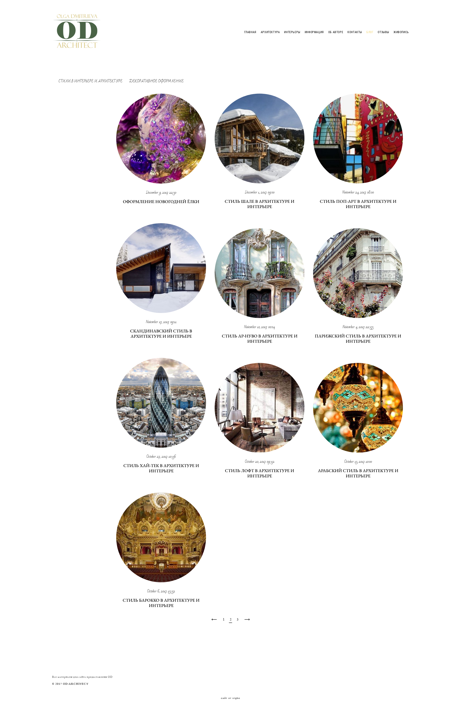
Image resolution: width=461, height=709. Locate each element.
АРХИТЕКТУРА (270, 32)
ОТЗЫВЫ (383, 32)
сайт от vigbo (230, 698)
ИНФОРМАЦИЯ (314, 32)
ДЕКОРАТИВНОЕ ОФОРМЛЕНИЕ (156, 81)
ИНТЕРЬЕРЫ (292, 32)
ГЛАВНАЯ (250, 32)
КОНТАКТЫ (354, 32)
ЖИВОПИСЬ (401, 32)
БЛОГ (369, 32)
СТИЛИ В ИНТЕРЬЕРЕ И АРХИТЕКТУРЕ (91, 81)
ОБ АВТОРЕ (335, 32)
